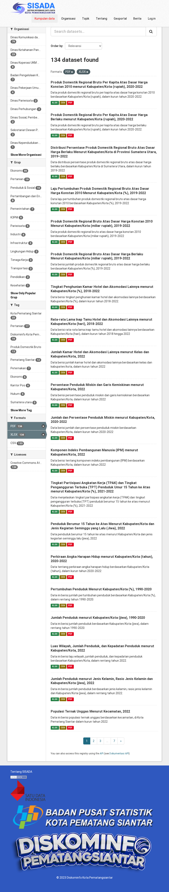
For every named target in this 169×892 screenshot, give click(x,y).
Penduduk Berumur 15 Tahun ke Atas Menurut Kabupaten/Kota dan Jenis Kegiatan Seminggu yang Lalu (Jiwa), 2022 (102, 526)
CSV (63, 102)
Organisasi (68, 18)
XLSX (55, 102)
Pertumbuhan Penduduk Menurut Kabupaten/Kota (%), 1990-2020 (101, 589)
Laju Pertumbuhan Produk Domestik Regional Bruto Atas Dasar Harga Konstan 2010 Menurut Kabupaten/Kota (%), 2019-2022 (100, 191)
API (101, 753)
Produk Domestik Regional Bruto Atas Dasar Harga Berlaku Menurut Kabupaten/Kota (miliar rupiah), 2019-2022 (97, 256)
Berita (137, 18)
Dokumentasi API (119, 753)
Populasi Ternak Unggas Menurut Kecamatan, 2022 (90, 711)
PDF (70, 102)
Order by (56, 46)
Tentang (101, 18)
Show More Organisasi (26, 154)
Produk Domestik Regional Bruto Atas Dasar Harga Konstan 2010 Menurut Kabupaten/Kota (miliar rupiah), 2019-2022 (102, 223)
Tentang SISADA (21, 771)
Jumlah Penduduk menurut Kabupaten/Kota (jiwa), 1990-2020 (98, 618)
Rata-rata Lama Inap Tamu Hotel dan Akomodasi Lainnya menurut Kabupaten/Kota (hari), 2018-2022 (101, 322)
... (107, 741)
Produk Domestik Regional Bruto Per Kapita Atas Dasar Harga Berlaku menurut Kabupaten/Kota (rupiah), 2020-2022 (99, 117)
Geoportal (120, 18)
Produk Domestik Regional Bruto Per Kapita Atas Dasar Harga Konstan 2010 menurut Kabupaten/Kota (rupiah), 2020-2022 (99, 84)
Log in (152, 18)
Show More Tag (21, 410)
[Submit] (151, 31)
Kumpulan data (45, 18)
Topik (85, 18)
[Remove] (72, 72)
